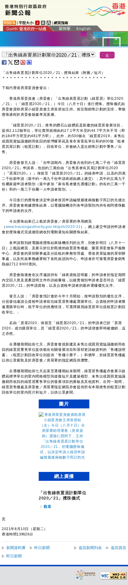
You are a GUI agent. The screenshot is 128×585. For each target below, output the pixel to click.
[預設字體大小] (37, 22)
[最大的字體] (48, 22)
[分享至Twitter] (10, 62)
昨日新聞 (42, 548)
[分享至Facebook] (4, 62)
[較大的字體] (43, 22)
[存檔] (23, 62)
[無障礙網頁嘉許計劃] (85, 574)
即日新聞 (14, 556)
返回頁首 (118, 548)
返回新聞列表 (90, 548)
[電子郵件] (17, 62)
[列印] (29, 62)
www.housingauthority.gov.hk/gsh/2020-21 (43, 227)
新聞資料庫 (16, 548)
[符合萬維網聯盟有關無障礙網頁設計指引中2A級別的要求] (113, 576)
